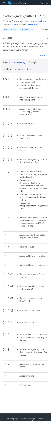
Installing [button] (7, 69)
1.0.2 (12, 24)
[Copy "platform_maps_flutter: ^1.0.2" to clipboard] (44, 15)
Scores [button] (30, 69)
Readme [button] (6, 62)
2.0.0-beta (33, 24)
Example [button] (33, 62)
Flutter (12, 29)
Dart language (12, 418)
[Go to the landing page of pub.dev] (17, 3)
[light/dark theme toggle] (47, 2)
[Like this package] (43, 29)
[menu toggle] (3, 2)
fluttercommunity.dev (37, 21)
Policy (41, 418)
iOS (31, 29)
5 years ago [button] (17, 21)
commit (22, 174)
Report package (28, 418)
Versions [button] (19, 69)
